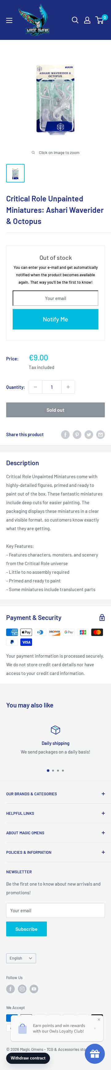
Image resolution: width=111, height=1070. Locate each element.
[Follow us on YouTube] (34, 989)
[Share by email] (100, 434)
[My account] (87, 20)
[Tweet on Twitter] (88, 434)
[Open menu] (9, 20)
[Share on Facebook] (65, 434)
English (16, 958)
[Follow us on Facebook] (10, 989)
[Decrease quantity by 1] (35, 386)
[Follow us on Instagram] (22, 989)
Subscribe (26, 929)
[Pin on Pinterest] (77, 434)
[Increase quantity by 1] (68, 386)
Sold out (55, 410)
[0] (100, 20)
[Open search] (75, 20)
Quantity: (15, 387)
